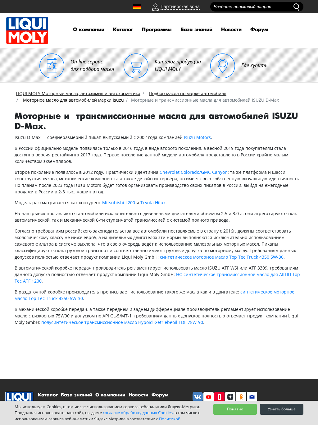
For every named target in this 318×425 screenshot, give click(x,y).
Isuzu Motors (197, 137)
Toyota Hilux (153, 203)
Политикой (169, 419)
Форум (259, 29)
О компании (88, 29)
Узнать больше (282, 409)
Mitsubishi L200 (118, 203)
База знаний (196, 29)
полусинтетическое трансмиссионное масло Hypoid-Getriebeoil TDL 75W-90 (122, 322)
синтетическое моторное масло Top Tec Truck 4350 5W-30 (222, 257)
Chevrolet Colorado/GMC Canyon (194, 172)
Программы (157, 29)
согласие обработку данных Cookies (138, 412)
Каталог (123, 29)
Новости (231, 29)
